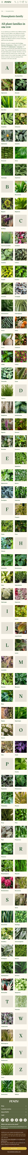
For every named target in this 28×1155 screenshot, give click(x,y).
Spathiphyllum (4, 975)
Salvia (16, 907)
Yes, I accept (14, 1148)
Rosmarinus (18, 890)
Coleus (16, 364)
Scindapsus (4, 958)
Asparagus (4, 178)
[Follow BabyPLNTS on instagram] (7, 1120)
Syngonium (17, 992)
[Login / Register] (18, 2)
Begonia (3, 211)
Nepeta (3, 721)
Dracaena (17, 449)
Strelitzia (17, 975)
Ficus (16, 534)
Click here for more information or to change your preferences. (13, 1140)
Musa (21, 43)
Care (2, 11)
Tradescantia (4, 1026)
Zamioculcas (4, 1094)
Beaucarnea (18, 194)
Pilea (15, 45)
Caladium (17, 245)
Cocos (2, 347)
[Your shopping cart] (26, 2)
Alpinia (17, 110)
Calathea (3, 262)
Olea (2, 755)
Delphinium (4, 415)
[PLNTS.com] (8, 2)
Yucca (2, 1077)
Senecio (17, 958)
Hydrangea (4, 602)
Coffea (3, 364)
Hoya (2, 585)
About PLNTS (5, 1112)
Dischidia (3, 449)
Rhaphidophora (5, 873)
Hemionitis (4, 568)
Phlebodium (4, 806)
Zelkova (17, 1094)
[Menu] (2, 2)
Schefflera (3, 941)
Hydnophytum (18, 585)
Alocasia (17, 93)
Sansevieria (4, 924)
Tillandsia (17, 1009)
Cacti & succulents (6, 245)
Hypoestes (17, 602)
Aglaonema (4, 93)
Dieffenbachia (12, 46)
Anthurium (17, 127)
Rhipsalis (17, 873)
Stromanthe (4, 992)
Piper (2, 840)
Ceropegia (17, 296)
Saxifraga (17, 924)
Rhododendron (5, 890)
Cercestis (3, 296)
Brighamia (17, 211)
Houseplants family (10, 11)
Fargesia (17, 517)
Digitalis (3, 432)
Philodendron (9, 45)
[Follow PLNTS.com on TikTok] (25, 1120)
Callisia (17, 262)
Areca (16, 161)
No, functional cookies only (14, 1151)
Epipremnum (4, 483)
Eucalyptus (4, 500)
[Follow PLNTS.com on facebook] (12, 1120)
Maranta (3, 687)
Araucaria (3, 161)
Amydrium (3, 127)
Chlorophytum (18, 313)
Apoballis (17, 144)
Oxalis (16, 755)
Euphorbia (17, 500)
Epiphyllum (17, 466)
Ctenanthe (19, 46)
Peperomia (4, 789)
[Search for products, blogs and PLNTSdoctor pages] (15, 2)
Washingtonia (4, 1043)
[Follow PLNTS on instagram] (2, 1120)
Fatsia (2, 534)
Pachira (17, 772)
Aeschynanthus (19, 76)
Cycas (16, 381)
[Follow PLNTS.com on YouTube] (20, 1120)
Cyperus (3, 398)
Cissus (3, 330)
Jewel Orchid (18, 636)
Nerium (3, 738)
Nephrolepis (18, 721)
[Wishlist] (20, 2)
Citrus (16, 330)
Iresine (16, 619)
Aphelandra (4, 144)
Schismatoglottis (19, 941)
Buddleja (3, 228)
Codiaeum (17, 347)
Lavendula (3, 670)
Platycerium (18, 840)
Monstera (3, 45)
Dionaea (17, 432)
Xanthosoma (4, 1060)
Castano (17, 279)
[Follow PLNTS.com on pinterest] (16, 1120)
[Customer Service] (23, 2)
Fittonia (3, 551)
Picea (2, 823)
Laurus (16, 653)
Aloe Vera (3, 110)
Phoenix (17, 806)
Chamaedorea (4, 313)
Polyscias (3, 857)
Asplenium (17, 178)
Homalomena (18, 568)
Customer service (6, 1109)
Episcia (17, 483)
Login (2, 1115)
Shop (2, 1106)
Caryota (3, 279)
